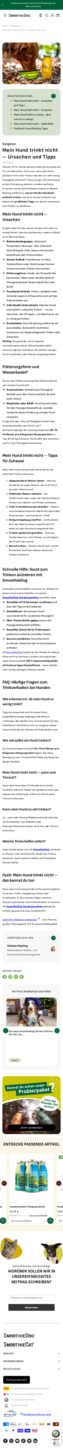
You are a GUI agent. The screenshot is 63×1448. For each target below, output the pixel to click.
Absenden (31, 1307)
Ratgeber (16, 25)
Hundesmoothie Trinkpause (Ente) (27, 1206)
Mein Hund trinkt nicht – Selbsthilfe (33, 123)
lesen (15, 1060)
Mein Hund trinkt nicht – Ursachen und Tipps (24, 30)
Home (5, 25)
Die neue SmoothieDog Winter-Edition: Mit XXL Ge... (31, 1033)
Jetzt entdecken (31, 1127)
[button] (57, 1030)
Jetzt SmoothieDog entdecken (19, 919)
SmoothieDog (14, 652)
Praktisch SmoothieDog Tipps (31, 128)
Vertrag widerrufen (16, 1379)
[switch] (56, 1443)
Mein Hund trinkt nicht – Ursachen (33, 109)
